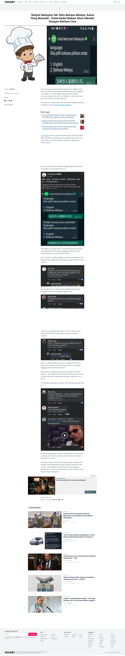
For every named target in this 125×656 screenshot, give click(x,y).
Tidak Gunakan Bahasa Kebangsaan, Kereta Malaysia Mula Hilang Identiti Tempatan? (79, 536)
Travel (29, 2)
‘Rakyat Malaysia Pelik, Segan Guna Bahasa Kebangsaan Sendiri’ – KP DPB (78, 578)
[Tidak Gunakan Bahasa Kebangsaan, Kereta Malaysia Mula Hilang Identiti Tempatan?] (45, 540)
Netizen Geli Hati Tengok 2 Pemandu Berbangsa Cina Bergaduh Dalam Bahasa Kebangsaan (78, 516)
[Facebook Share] (5, 100)
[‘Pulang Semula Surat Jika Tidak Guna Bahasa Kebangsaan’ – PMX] (45, 562)
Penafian (42, 636)
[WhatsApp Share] (7, 100)
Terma (52, 636)
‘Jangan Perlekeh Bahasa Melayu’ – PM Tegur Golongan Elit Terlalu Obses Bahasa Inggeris (79, 599)
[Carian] (118, 2)
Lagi (46, 2)
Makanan (90, 642)
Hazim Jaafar (69, 539)
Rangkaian (55, 2)
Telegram (17, 637)
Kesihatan (113, 640)
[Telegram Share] (11, 100)
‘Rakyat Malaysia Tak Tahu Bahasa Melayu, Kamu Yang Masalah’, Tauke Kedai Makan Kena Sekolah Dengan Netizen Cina (62, 18)
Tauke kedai (45, 135)
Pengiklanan (54, 638)
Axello (7, 97)
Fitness (112, 636)
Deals (50, 2)
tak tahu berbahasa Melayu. (63, 105)
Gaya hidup (91, 638)
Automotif (41, 2)
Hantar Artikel (43, 638)
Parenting (113, 642)
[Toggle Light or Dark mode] (115, 2)
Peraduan (90, 644)
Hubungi (53, 634)
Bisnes (101, 634)
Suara (112, 644)
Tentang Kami (43, 634)
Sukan (25, 2)
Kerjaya (42, 640)
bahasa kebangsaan (9, 104)
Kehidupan (20, 2)
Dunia (89, 636)
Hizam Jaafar (69, 560)
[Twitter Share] (9, 100)
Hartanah (101, 638)
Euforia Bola (63, 2)
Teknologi (35, 2)
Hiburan (113, 638)
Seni (100, 644)
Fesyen (101, 636)
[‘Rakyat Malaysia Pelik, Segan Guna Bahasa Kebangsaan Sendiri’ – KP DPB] (45, 583)
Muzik (100, 642)
